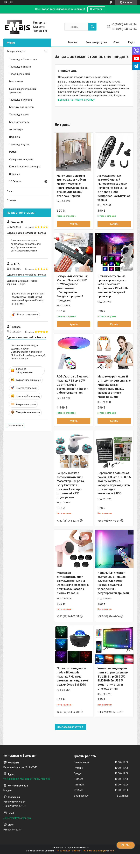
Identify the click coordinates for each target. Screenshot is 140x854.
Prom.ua (85, 847)
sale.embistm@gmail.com (17, 818)
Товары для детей (19, 74)
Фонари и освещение (21, 159)
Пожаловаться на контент (68, 851)
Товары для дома (19, 114)
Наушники (14, 137)
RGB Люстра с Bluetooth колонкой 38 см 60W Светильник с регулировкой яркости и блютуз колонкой (73, 384)
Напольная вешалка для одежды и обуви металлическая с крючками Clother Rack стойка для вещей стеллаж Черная (72, 186)
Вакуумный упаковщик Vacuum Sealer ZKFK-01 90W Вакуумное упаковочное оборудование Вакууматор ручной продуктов (72, 288)
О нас (116, 42)
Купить (74, 223)
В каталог (96, 9)
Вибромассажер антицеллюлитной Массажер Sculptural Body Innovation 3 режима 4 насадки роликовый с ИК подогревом (70, 485)
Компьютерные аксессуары (24, 166)
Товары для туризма (20, 99)
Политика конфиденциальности (98, 851)
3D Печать (15, 181)
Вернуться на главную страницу (76, 99)
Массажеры (16, 81)
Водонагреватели (19, 122)
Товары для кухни (19, 144)
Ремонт (13, 151)
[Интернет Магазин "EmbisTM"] (17, 27)
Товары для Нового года (23, 59)
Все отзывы (14, 425)
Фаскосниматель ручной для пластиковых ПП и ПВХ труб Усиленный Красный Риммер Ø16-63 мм (28, 298)
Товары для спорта (20, 66)
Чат (128, 845)
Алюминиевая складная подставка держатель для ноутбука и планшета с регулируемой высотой (26, 245)
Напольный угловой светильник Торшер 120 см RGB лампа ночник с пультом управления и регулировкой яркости (113, 583)
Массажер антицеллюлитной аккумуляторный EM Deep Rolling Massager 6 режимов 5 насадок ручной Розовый (73, 583)
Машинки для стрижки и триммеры (23, 91)
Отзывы (11, 200)
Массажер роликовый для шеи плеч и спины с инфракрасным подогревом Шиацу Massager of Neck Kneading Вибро (114, 386)
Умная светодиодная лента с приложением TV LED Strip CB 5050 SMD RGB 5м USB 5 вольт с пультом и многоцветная (112, 678)
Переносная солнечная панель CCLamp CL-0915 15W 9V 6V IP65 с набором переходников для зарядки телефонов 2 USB (114, 483)
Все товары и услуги (69, 727)
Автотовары (16, 129)
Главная (73, 42)
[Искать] (92, 27)
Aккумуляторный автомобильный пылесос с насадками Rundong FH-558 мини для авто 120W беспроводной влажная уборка (113, 188)
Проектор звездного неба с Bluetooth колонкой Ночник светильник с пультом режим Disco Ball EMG (72, 676)
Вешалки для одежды (21, 107)
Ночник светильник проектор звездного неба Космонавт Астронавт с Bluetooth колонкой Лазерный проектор (112, 286)
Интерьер (14, 174)
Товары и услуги (95, 42)
